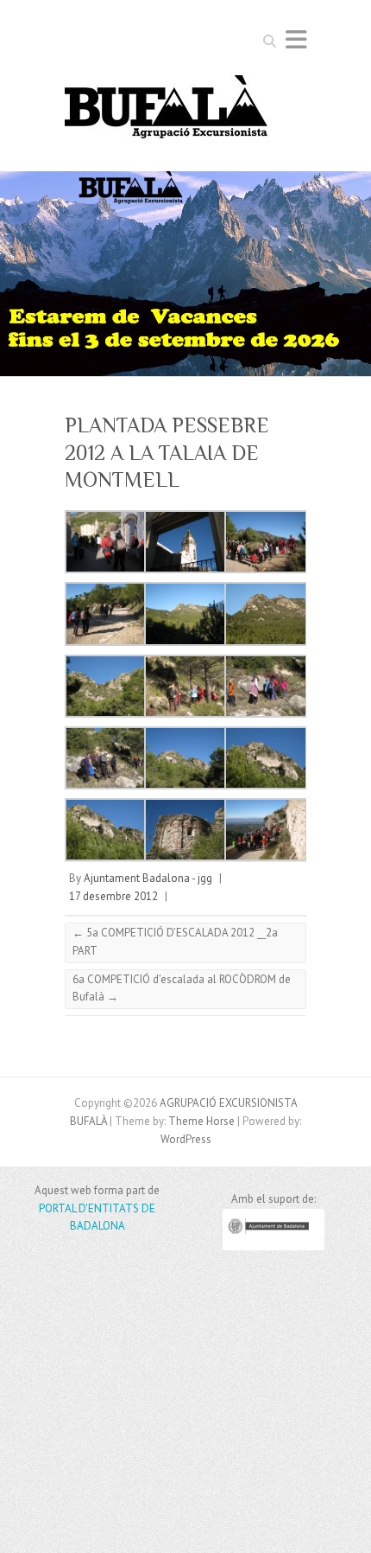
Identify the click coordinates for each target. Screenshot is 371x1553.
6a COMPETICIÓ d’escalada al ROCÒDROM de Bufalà (181, 988)
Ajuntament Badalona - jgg (148, 878)
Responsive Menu (296, 39)
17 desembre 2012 (113, 896)
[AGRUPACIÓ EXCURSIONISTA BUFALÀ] (167, 112)
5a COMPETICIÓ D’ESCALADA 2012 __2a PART (175, 941)
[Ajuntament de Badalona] (273, 1246)
